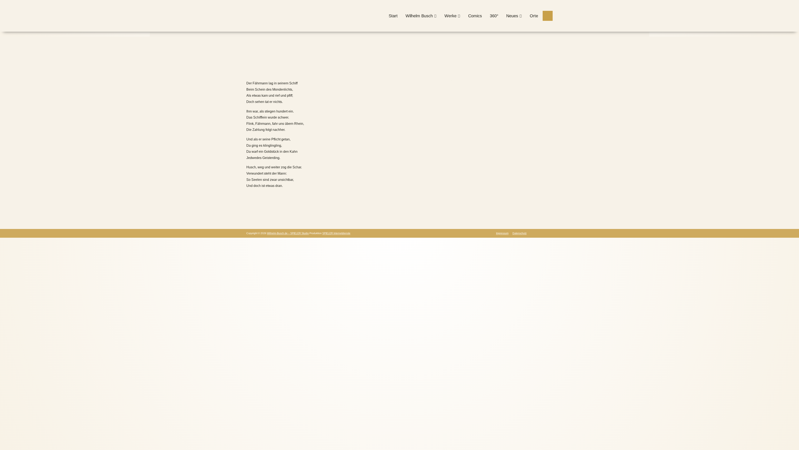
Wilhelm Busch (419, 16)
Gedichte (304, 71)
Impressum (502, 233)
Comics (475, 16)
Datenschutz (519, 233)
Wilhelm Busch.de (259, 71)
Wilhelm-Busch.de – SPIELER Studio (288, 233)
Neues (512, 16)
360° (494, 16)
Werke (450, 16)
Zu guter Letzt (329, 71)
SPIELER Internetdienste (336, 233)
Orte (534, 16)
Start (393, 16)
